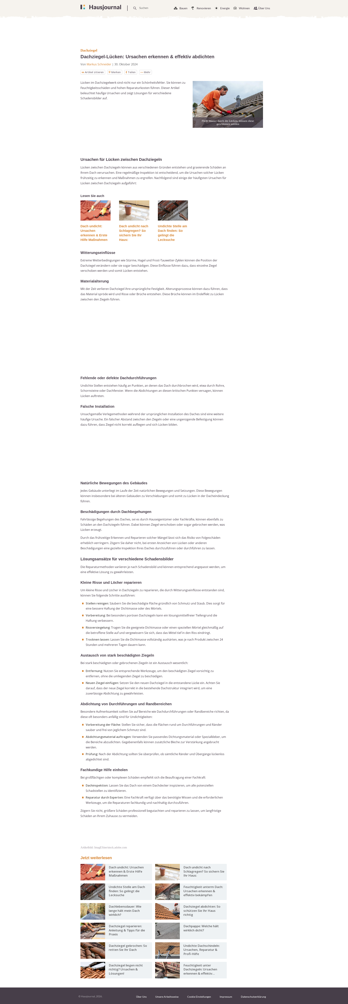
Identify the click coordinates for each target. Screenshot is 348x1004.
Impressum (226, 996)
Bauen (183, 8)
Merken (116, 72)
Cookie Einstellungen (199, 996)
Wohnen (244, 8)
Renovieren (204, 8)
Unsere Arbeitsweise (167, 996)
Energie (225, 8)
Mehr (147, 72)
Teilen (132, 72)
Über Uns (264, 8)
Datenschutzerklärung (253, 996)
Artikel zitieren (94, 72)
